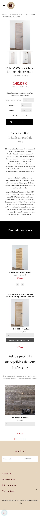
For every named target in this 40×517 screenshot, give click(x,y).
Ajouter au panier (17, 122)
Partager (22, 76)
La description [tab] (20, 132)
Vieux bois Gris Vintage (20, 417)
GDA (31, 500)
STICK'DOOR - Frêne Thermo (20, 272)
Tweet (25, 76)
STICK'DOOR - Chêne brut (20, 329)
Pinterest (27, 76)
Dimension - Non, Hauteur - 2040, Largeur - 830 (21, 340)
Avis (20, 141)
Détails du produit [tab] (20, 137)
